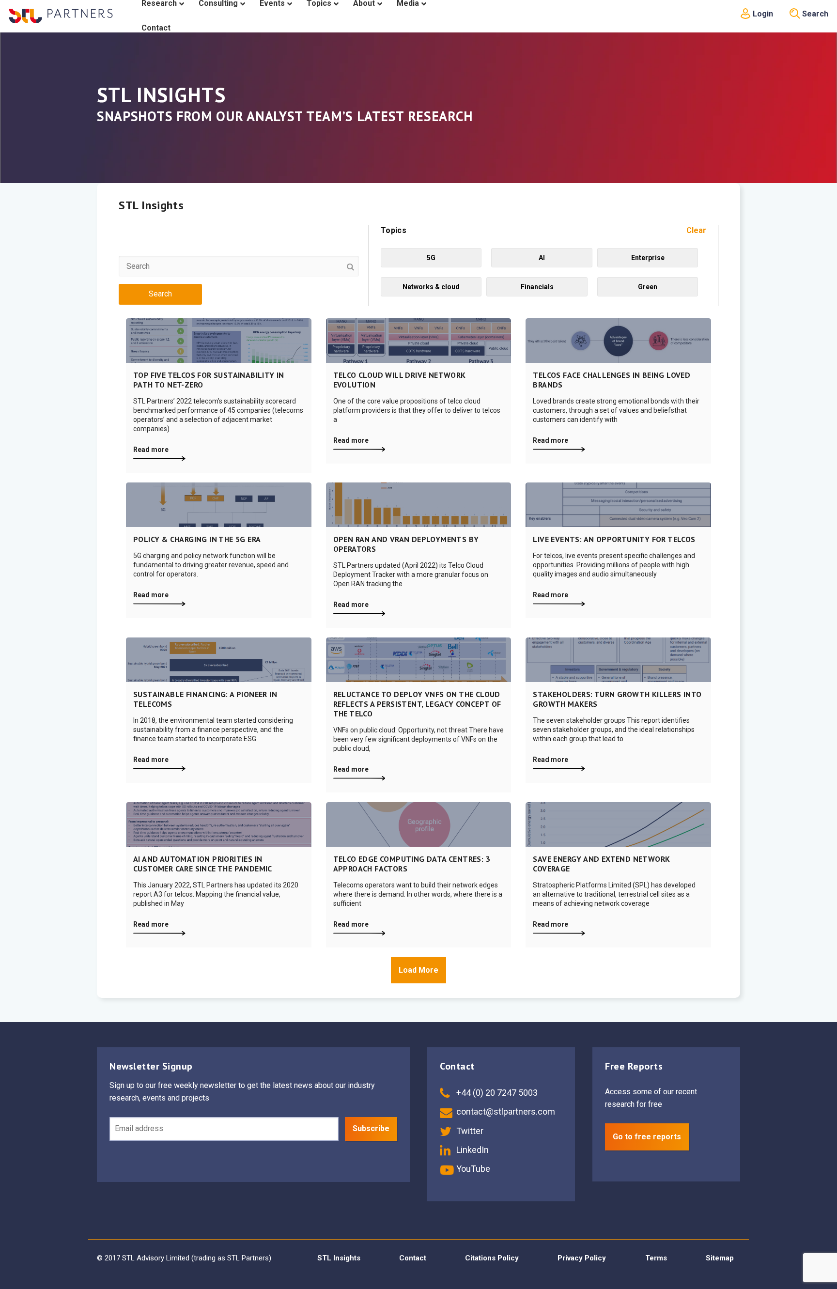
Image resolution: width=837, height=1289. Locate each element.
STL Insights (338, 1258)
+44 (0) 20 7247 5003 (496, 1092)
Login (762, 13)
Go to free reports (647, 1136)
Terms (656, 1258)
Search (814, 13)
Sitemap (720, 1258)
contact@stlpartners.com (504, 1111)
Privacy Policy (582, 1258)
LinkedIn (471, 1150)
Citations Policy (492, 1258)
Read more (151, 449)
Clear (696, 230)
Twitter (468, 1131)
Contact (412, 1258)
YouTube (472, 1169)
